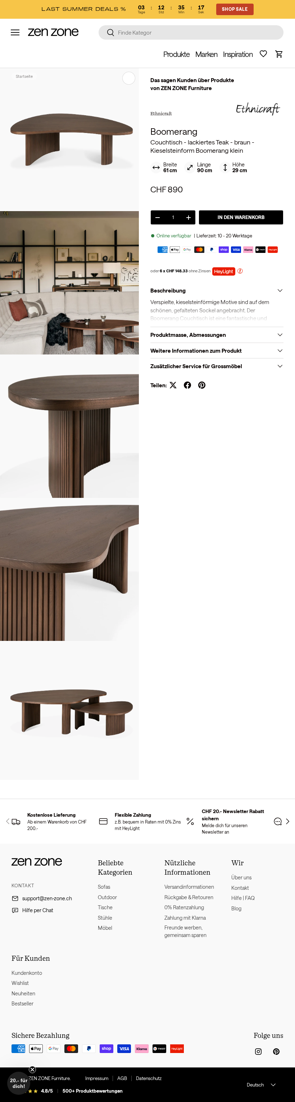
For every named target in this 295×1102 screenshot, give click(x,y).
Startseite (24, 76)
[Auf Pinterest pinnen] (202, 385)
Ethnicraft (161, 113)
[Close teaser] (32, 1069)
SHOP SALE (235, 9)
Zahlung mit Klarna (185, 918)
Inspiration (238, 54)
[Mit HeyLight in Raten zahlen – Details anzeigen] (240, 272)
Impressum (96, 1078)
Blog (236, 908)
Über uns (241, 877)
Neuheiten (23, 993)
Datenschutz (149, 1078)
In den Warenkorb (241, 217)
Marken (206, 54)
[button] (279, 54)
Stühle (105, 918)
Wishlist (20, 983)
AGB (122, 1078)
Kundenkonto (27, 973)
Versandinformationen (189, 887)
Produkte (176, 54)
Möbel (105, 928)
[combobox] (191, 32)
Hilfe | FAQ (243, 898)
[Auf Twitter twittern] (173, 385)
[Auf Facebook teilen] (187, 385)
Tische (105, 907)
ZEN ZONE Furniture (49, 1078)
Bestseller (22, 1003)
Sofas (104, 887)
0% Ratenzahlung (184, 907)
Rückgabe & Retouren (188, 897)
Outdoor (107, 897)
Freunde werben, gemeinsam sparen (185, 931)
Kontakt (240, 888)
